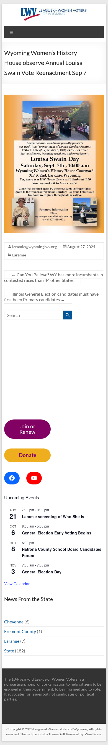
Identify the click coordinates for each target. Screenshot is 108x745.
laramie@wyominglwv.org (34, 246)
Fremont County (20, 631)
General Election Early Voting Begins (56, 533)
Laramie (19, 255)
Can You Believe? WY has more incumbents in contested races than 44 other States (53, 277)
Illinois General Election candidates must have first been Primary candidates (51, 296)
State (9, 650)
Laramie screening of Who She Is (53, 516)
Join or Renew (27, 429)
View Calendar (17, 583)
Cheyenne (14, 621)
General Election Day (41, 572)
